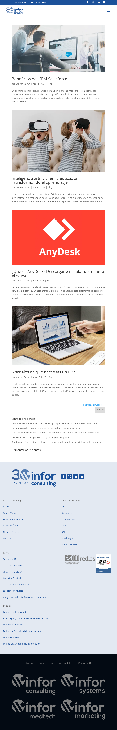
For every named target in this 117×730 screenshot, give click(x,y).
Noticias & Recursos (13, 532)
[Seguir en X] (69, 476)
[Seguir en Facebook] (63, 476)
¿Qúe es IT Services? (13, 565)
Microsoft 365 (68, 519)
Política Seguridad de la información (21, 643)
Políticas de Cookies (13, 624)
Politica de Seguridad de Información (22, 631)
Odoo (64, 506)
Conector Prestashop (13, 578)
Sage (64, 525)
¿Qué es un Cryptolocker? (16, 584)
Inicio (6, 506)
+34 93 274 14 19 (21, 2)
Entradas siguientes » (94, 404)
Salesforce (67, 513)
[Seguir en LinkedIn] (75, 476)
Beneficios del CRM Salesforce (39, 79)
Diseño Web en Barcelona (33, 597)
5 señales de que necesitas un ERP (43, 372)
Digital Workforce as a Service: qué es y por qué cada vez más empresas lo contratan (55, 423)
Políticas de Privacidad (14, 612)
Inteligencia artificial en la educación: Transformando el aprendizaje (46, 180)
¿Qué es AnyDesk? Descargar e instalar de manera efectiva (58, 273)
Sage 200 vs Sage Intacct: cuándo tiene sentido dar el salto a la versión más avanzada (55, 432)
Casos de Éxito (10, 525)
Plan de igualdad (11, 637)
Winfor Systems (69, 544)
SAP (63, 532)
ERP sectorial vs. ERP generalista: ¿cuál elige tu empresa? (41, 437)
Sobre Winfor (9, 513)
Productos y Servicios (14, 519)
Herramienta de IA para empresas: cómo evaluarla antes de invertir (46, 427)
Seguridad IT (9, 559)
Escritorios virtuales (13, 590)
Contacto (7, 538)
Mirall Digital (68, 538)
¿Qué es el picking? (12, 571)
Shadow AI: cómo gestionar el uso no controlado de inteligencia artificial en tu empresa (56, 442)
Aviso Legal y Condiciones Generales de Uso (25, 618)
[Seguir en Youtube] (81, 476)
